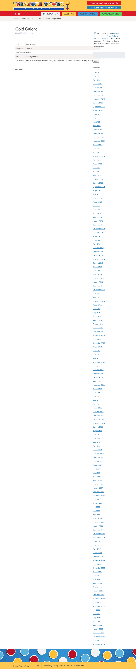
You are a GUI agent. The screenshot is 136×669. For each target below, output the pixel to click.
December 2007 (98, 530)
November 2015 (99, 335)
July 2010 (96, 434)
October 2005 (98, 602)
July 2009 (96, 469)
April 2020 (97, 213)
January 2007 (98, 556)
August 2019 (97, 236)
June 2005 (96, 614)
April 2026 (97, 80)
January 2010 (98, 457)
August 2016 (97, 305)
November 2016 (99, 301)
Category (19, 48)
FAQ (33, 18)
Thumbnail (20, 61)
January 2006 (98, 591)
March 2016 (97, 320)
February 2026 (98, 88)
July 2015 (96, 351)
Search (96, 61)
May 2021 (96, 194)
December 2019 (98, 225)
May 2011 (96, 400)
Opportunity (25, 18)
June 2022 (96, 168)
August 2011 (97, 389)
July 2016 (96, 309)
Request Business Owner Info (104, 2)
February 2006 (98, 587)
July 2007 (96, 541)
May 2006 (96, 579)
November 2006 (99, 560)
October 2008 (98, 499)
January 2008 (98, 526)
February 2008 (98, 522)
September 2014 (99, 362)
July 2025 (96, 114)
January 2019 (98, 251)
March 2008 (97, 518)
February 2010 (98, 454)
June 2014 (96, 366)
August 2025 (97, 110)
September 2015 (99, 343)
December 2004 (98, 633)
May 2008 (96, 511)
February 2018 (98, 278)
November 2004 (99, 637)
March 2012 (97, 381)
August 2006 (97, 572)
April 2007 (97, 549)
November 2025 (99, 99)
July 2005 (96, 610)
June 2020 (96, 210)
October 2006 (98, 564)
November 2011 (99, 385)
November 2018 (99, 259)
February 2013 (98, 370)
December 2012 (98, 377)
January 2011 (98, 415)
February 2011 (98, 412)
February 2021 (98, 198)
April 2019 (97, 244)
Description (20, 52)
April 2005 (97, 621)
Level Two (69, 14)
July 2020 (96, 206)
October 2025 (98, 103)
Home (16, 18)
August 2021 (97, 190)
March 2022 (97, 175)
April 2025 (97, 126)
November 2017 (99, 290)
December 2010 (98, 419)
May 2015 (96, 358)
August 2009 (97, 465)
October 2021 (98, 183)
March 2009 (97, 480)
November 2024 (99, 141)
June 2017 (96, 293)
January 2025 (98, 133)
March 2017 (97, 297)
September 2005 (99, 606)
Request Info (56, 18)
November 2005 (99, 598)
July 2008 (96, 507)
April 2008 (97, 515)
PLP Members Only (110, 14)
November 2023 (99, 156)
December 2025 (98, 95)
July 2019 (96, 240)
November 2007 (99, 534)
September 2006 (99, 568)
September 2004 (99, 644)
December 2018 (98, 255)
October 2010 (98, 427)
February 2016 (98, 324)
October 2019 (98, 232)
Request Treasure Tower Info (104, 7)
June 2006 (96, 576)
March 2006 (97, 583)
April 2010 (97, 446)
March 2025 (97, 129)
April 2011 (97, 404)
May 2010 (96, 442)
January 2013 (98, 373)
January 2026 (98, 91)
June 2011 (96, 396)
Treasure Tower (41, 5)
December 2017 (98, 286)
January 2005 (98, 629)
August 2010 (97, 431)
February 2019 (98, 248)
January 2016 (98, 328)
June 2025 (96, 118)
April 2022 (97, 171)
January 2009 (98, 488)
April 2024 (97, 152)
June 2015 (96, 354)
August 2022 (97, 164)
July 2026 (96, 72)
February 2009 (98, 484)
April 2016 (97, 316)
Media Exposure (44, 18)
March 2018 (97, 274)
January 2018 (98, 282)
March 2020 (97, 217)
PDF (17, 56)
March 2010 (97, 450)
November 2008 (99, 495)
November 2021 (99, 179)
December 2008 (98, 492)
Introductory (50, 14)
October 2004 (98, 640)
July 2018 (96, 271)
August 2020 (97, 202)
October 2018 (98, 263)
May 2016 (96, 312)
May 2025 (96, 122)
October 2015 (98, 339)
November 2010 (99, 423)
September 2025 (99, 107)
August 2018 (97, 267)
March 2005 (97, 625)
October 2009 (98, 461)
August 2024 (97, 145)
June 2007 (96, 545)
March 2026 (97, 84)
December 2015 (98, 332)
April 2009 (97, 476)
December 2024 (98, 137)
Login (17, 13)
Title (17, 44)
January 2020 (98, 221)
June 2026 (96, 76)
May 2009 (96, 473)
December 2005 (98, 595)
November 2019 (99, 229)
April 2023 (97, 160)
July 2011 (96, 393)
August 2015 (97, 347)
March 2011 (97, 408)
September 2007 (99, 537)
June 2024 (96, 149)
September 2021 (99, 187)
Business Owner (87, 14)
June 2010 (96, 438)
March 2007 (97, 553)
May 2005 (96, 617)
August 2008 (97, 503)
